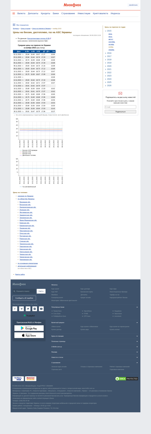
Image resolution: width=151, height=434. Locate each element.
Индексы (115, 13)
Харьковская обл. (26, 246)
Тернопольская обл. (27, 244)
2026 (109, 85)
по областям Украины (26, 199)
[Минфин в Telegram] (21, 308)
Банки (56, 13)
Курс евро (113, 289)
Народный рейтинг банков (118, 297)
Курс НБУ (54, 292)
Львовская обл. (25, 228)
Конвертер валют (57, 297)
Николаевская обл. (26, 231)
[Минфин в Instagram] (34, 308)
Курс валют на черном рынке (119, 326)
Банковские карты (87, 292)
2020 (109, 66)
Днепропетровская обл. (28, 207)
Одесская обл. (25, 233)
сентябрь (112, 42)
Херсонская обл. (25, 249)
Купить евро (85, 329)
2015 (109, 31)
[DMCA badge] (126, 379)
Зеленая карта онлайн (59, 367)
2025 (109, 82)
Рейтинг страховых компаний (120, 367)
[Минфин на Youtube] (41, 308)
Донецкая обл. (25, 210)
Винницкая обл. (25, 202)
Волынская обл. (25, 205)
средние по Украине (25, 196)
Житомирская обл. (26, 212)
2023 (109, 76)
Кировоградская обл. (27, 225)
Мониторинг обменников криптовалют (64, 300)
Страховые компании (117, 369)
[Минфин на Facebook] (15, 308)
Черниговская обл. (26, 257)
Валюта (21, 13)
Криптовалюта (100, 13)
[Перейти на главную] (75, 5)
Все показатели (23, 25)
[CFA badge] (43, 379)
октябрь (111, 44)
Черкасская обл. (25, 254)
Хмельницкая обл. (26, 252)
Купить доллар (56, 329)
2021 (109, 69)
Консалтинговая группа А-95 (38, 38)
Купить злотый (115, 329)
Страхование (68, 13)
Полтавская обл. (25, 236)
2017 (109, 56)
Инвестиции (84, 13)
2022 (109, 72)
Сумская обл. (24, 241)
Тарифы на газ (114, 295)
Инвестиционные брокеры (118, 292)
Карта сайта (20, 274)
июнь (110, 34)
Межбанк (54, 295)
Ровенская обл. (25, 239)
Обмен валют (56, 326)
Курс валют (55, 289)
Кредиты (45, 13)
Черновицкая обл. (26, 259)
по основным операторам (28, 263)
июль (110, 36)
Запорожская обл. (26, 218)
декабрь (111, 50)
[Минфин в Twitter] (28, 308)
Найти (41, 291)
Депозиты (33, 13)
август (111, 39)
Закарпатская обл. (26, 215)
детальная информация (27, 266)
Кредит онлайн (86, 297)
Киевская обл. (25, 223)
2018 (109, 59)
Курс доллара (85, 289)
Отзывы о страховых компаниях (91, 367)
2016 (109, 53)
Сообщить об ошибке (24, 298)
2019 (109, 63)
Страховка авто (56, 369)
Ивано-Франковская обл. (28, 220)
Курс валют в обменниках (89, 326)
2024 (109, 79)
